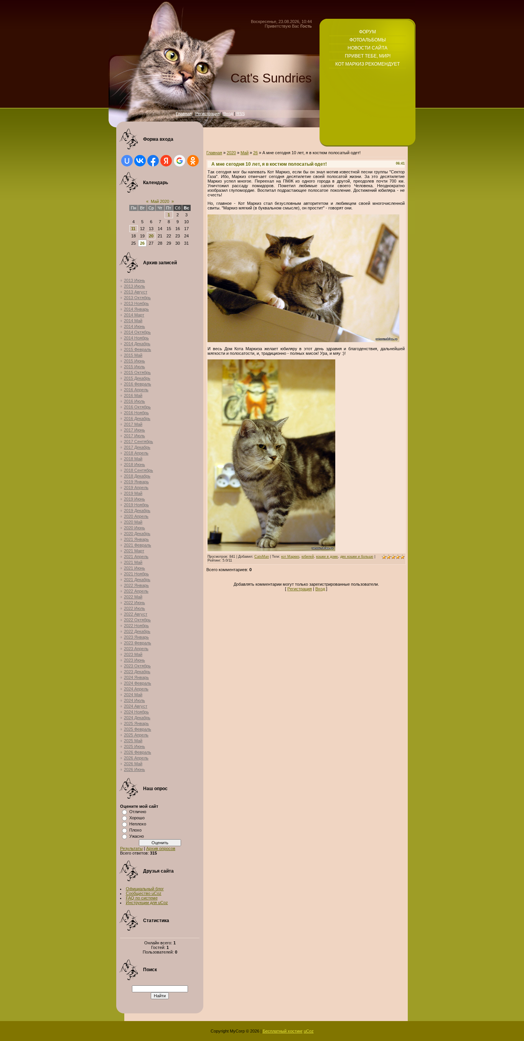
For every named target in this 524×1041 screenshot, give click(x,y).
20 (151, 236)
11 (133, 228)
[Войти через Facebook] (153, 160)
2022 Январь (136, 585)
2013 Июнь (134, 280)
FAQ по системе (142, 898)
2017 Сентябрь (138, 441)
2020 (231, 152)
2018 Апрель (136, 453)
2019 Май (133, 493)
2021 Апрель (136, 556)
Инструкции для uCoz (147, 902)
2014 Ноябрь (136, 338)
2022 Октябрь (137, 620)
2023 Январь (136, 637)
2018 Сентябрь (138, 470)
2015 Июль (134, 366)
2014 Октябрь (137, 332)
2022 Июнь (134, 602)
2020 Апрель (136, 516)
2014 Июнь (134, 326)
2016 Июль (134, 401)
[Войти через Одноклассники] (193, 160)
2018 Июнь (134, 464)
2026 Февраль (137, 752)
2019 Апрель (136, 487)
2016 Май (133, 395)
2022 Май (133, 597)
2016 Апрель (136, 389)
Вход (228, 113)
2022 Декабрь (137, 631)
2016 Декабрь (137, 418)
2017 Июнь (134, 430)
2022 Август (135, 614)
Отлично (137, 811)
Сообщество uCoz (143, 893)
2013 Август (135, 292)
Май (245, 152)
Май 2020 (160, 201)
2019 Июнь (134, 499)
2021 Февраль (137, 545)
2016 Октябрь (137, 407)
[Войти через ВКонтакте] (140, 160)
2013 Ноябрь (136, 303)
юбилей (308, 556)
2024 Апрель (136, 689)
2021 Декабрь (137, 579)
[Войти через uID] (127, 160)
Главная (184, 113)
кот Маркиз (290, 556)
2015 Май (133, 355)
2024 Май (133, 694)
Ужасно (136, 836)
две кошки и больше (356, 556)
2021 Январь (136, 539)
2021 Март (134, 551)
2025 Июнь (134, 746)
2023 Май (133, 654)
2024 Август (135, 706)
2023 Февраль (137, 643)
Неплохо (137, 824)
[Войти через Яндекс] (166, 160)
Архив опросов (160, 848)
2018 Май (133, 458)
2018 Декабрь (137, 476)
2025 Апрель (136, 735)
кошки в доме (327, 556)
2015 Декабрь (137, 378)
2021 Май (133, 562)
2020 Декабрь (137, 533)
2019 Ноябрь (136, 504)
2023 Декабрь (137, 671)
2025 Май (133, 740)
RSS (240, 113)
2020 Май (133, 522)
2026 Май (133, 763)
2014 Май (133, 320)
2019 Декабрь (137, 510)
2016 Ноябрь (136, 412)
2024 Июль (134, 700)
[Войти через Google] (179, 161)
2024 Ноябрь (136, 712)
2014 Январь (136, 309)
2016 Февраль (137, 384)
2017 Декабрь (137, 447)
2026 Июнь (134, 769)
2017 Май (133, 424)
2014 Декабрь (137, 343)
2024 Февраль (137, 683)
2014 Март (134, 315)
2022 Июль (134, 608)
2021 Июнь (134, 568)
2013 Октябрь (137, 297)
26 (142, 243)
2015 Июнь (134, 361)
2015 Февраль (137, 349)
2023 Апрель (136, 648)
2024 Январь (136, 677)
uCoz (309, 1031)
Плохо (135, 830)
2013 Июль (134, 286)
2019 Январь (136, 481)
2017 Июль (134, 435)
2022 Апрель (136, 591)
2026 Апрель (136, 758)
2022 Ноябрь (136, 625)
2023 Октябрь (137, 666)
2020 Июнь (134, 527)
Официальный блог (145, 888)
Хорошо (137, 817)
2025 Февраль (137, 729)
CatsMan (261, 556)
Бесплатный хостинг (283, 1031)
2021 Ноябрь (136, 574)
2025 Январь (136, 723)
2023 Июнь (134, 660)
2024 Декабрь (137, 717)
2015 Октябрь (137, 372)
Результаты (131, 848)
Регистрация (207, 113)
